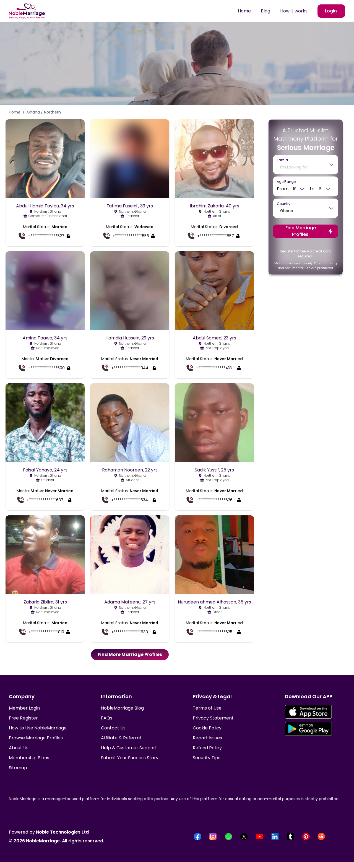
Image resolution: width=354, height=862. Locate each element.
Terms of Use (207, 708)
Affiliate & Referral (121, 738)
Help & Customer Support (129, 748)
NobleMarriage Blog (122, 708)
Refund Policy (207, 748)
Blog (265, 11)
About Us (18, 748)
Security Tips (206, 758)
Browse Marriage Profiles (36, 738)
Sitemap (18, 768)
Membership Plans (29, 758)
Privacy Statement (213, 718)
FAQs (106, 718)
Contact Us (113, 728)
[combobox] (301, 167)
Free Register (23, 718)
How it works (294, 11)
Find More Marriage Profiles (130, 654)
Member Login (24, 708)
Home (244, 11)
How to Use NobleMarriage (38, 728)
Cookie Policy (207, 728)
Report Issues (207, 738)
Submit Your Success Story (129, 758)
